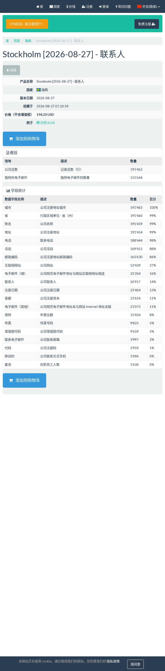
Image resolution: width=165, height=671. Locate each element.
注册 (89, 6)
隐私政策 (113, 661)
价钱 (71, 6)
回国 (12, 70)
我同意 (135, 664)
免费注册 (145, 24)
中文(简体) (150, 6)
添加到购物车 (26, 138)
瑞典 (28, 41)
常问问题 (124, 6)
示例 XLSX (47, 123)
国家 (56, 6)
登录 (105, 6)
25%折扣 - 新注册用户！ (27, 24)
